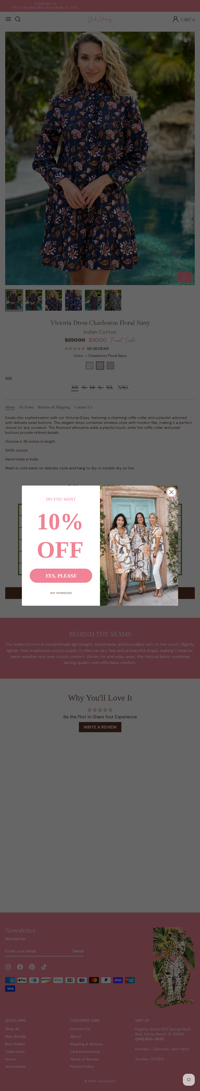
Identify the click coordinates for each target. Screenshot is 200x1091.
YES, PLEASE (61, 576)
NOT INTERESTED (61, 593)
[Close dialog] (171, 492)
